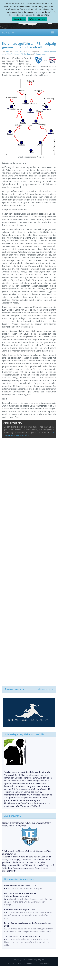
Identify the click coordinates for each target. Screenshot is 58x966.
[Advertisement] (29, 560)
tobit (6, 899)
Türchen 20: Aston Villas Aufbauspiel (22, 936)
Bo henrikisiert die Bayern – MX (19, 909)
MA (7, 52)
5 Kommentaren (40, 54)
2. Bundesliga (46, 52)
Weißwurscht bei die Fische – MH (20, 885)
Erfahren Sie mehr (37, 19)
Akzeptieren (19, 19)
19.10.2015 (18, 52)
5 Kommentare (27, 689)
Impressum (44, 963)
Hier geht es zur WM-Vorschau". (27, 804)
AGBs (20, 963)
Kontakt (11, 963)
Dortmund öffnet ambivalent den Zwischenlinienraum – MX (20, 895)
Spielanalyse (16, 54)
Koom (7, 888)
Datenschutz (31, 963)
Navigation (8, 32)
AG (5, 912)
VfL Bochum (26, 54)
